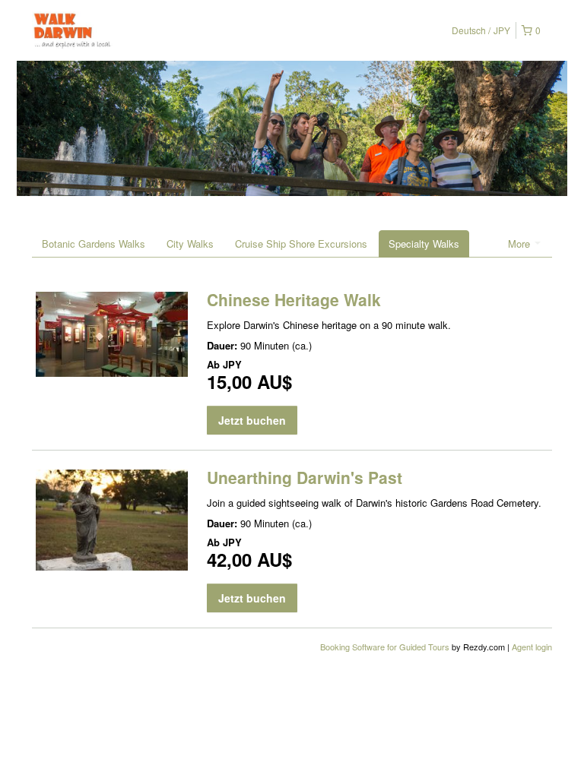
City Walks (190, 243)
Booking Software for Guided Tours (386, 646)
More (520, 243)
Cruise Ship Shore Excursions (301, 243)
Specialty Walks (424, 243)
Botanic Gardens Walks (93, 243)
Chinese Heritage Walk (294, 299)
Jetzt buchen (252, 420)
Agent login (532, 646)
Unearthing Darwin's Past (304, 477)
